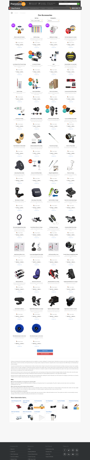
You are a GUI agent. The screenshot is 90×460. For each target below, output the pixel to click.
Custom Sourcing (50, 8)
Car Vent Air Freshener (36, 64)
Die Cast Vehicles (15, 411)
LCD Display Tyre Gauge (53, 227)
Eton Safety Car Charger (19, 200)
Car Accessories (22, 12)
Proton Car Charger (70, 173)
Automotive (16, 12)
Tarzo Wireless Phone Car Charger (36, 227)
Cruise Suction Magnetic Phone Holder (36, 254)
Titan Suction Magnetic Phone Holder (19, 227)
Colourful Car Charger (19, 118)
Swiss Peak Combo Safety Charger (71, 200)
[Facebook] (64, 450)
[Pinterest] (73, 450)
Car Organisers (49, 401)
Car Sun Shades (61, 401)
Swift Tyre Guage (36, 37)
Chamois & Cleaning (73, 401)
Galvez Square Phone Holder (36, 200)
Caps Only (48, 454)
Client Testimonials (14, 454)
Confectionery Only (50, 449)
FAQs (29, 449)
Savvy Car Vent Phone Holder (36, 173)
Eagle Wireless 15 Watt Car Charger (70, 308)
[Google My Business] (77, 450)
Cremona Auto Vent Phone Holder (71, 91)
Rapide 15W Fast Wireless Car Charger (36, 308)
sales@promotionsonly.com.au (75, 1)
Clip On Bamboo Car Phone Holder (19, 145)
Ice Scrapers (37, 411)
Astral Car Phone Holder (70, 145)
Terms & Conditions (14, 456)
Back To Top (45, 350)
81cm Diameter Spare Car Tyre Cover (36, 336)
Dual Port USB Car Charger (53, 200)
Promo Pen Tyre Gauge (54, 145)
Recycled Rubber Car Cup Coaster (71, 64)
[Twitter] (68, 450)
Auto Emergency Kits (16, 401)
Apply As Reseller (49, 456)
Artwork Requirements (32, 454)
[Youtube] (73, 454)
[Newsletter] (77, 454)
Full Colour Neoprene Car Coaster (71, 37)
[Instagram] (64, 454)
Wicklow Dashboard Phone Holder (36, 145)
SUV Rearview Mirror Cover (53, 254)
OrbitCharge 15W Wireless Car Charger (71, 281)
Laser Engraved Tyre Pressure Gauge (19, 64)
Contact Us (66, 1)
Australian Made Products (34, 8)
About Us (60, 1)
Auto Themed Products (26, 401)
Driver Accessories (27, 411)
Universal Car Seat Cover (36, 281)
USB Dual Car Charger (53, 37)
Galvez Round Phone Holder (19, 173)
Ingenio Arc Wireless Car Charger (53, 308)
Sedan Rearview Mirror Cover (19, 254)
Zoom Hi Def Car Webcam (19, 308)
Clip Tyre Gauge (19, 91)
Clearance (43, 8)
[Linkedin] (68, 454)
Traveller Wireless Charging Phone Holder (70, 254)
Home (12, 13)
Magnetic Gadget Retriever (53, 173)
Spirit (53, 64)
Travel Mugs (49, 411)
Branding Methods (32, 451)
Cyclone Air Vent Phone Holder (53, 118)
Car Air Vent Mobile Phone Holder (70, 118)
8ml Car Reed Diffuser (36, 91)
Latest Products (25, 8)
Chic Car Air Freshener (54, 91)
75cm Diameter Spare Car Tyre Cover (19, 336)
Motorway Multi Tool (19, 281)
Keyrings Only (49, 451)
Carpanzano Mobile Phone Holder (70, 227)
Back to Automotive (45, 353)
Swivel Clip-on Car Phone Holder (36, 118)
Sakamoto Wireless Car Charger (53, 281)
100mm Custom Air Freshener (19, 37)
